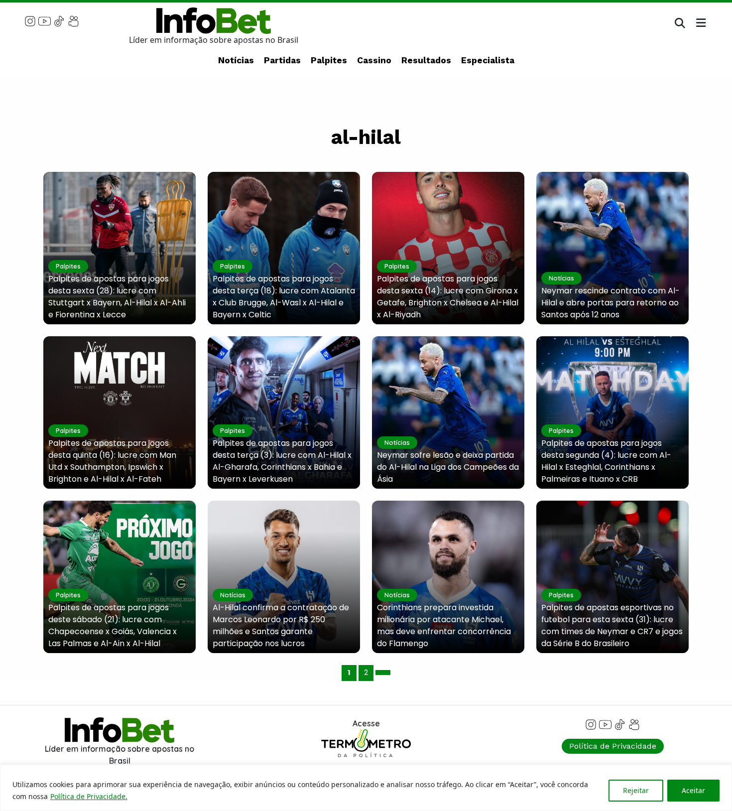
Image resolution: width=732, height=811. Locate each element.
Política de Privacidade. (88, 796)
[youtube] (44, 20)
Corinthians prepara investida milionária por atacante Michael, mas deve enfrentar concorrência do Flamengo (444, 625)
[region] (366, 788)
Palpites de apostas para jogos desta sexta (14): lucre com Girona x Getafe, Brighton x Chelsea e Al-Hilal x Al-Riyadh (447, 296)
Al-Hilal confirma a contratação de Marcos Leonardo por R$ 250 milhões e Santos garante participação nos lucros (281, 625)
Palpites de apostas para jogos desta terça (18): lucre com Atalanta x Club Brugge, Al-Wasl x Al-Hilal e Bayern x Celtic (284, 296)
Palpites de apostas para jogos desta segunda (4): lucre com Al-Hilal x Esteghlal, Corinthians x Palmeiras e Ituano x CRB (606, 461)
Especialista (487, 60)
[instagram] (30, 20)
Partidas (282, 60)
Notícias (236, 60)
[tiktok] (59, 20)
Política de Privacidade (612, 746)
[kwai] (73, 20)
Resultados (426, 60)
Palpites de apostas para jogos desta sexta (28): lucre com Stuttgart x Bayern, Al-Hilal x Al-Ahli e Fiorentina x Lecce (117, 296)
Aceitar (693, 790)
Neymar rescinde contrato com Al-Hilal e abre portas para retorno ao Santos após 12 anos (610, 302)
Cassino (374, 60)
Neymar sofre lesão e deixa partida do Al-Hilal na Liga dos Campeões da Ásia (448, 467)
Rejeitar (636, 790)
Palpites (329, 60)
